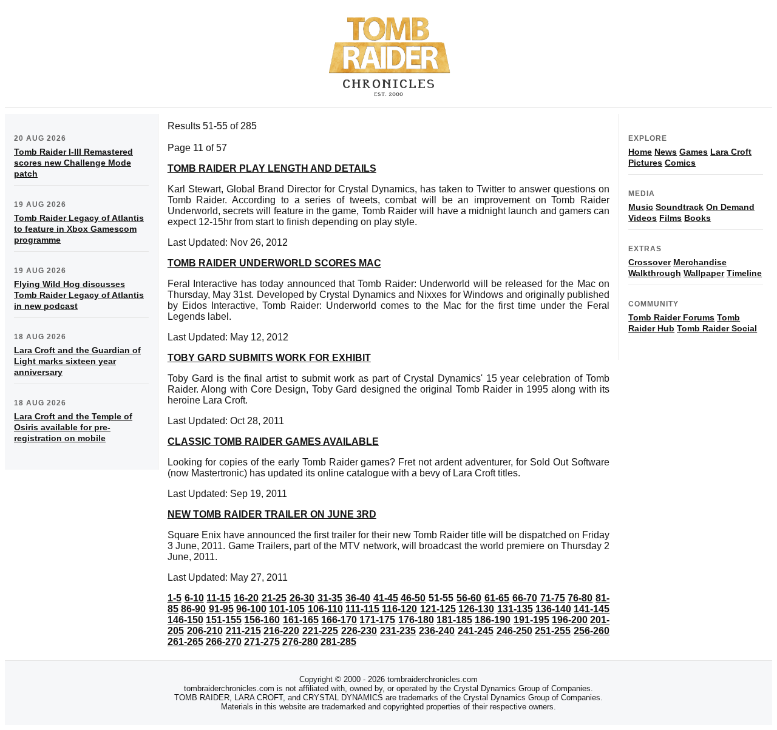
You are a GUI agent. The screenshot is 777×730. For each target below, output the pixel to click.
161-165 (301, 620)
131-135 (515, 609)
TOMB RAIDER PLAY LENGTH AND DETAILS (272, 168)
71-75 (552, 598)
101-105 (287, 609)
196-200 (570, 620)
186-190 (493, 620)
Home (640, 152)
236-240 (437, 631)
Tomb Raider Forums (671, 317)
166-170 (339, 620)
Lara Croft (731, 152)
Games (693, 152)
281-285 (338, 642)
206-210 (205, 631)
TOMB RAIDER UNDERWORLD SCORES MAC (274, 263)
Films (670, 218)
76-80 (580, 598)
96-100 (251, 609)
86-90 (193, 609)
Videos (642, 218)
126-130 (476, 609)
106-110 (325, 609)
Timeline (744, 273)
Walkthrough (654, 273)
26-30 (302, 598)
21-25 (274, 598)
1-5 (175, 598)
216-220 (281, 631)
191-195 (531, 620)
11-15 (218, 598)
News (665, 152)
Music (640, 207)
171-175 (377, 620)
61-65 (496, 598)
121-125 (438, 609)
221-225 (320, 631)
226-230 (359, 631)
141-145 (591, 609)
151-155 (224, 620)
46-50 (413, 598)
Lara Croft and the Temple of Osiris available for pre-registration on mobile (73, 427)
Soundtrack (680, 207)
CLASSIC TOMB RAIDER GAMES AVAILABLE (273, 441)
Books (697, 218)
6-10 (194, 598)
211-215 (243, 631)
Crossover (649, 262)
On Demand (730, 207)
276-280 (300, 642)
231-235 (398, 631)
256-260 (591, 631)
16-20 (246, 598)
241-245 (476, 631)
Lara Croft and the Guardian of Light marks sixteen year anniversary (77, 361)
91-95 (221, 609)
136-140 (553, 609)
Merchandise (700, 262)
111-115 (362, 609)
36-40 (357, 598)
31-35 (329, 598)
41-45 (385, 598)
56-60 (468, 598)
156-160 (262, 620)
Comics (680, 162)
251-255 (553, 631)
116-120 (399, 609)
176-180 (416, 620)
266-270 (224, 642)
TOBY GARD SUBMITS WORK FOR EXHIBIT (269, 358)
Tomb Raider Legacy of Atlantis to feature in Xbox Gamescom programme (79, 229)
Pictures (645, 162)
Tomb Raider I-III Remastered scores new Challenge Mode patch (73, 162)
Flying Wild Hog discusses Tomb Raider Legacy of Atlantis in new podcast (79, 295)
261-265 (185, 642)
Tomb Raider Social (717, 328)
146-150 (185, 620)
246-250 (514, 631)
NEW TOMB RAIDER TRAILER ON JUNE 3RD (272, 514)
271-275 (262, 642)
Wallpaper (704, 273)
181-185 (454, 620)
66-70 (524, 598)
